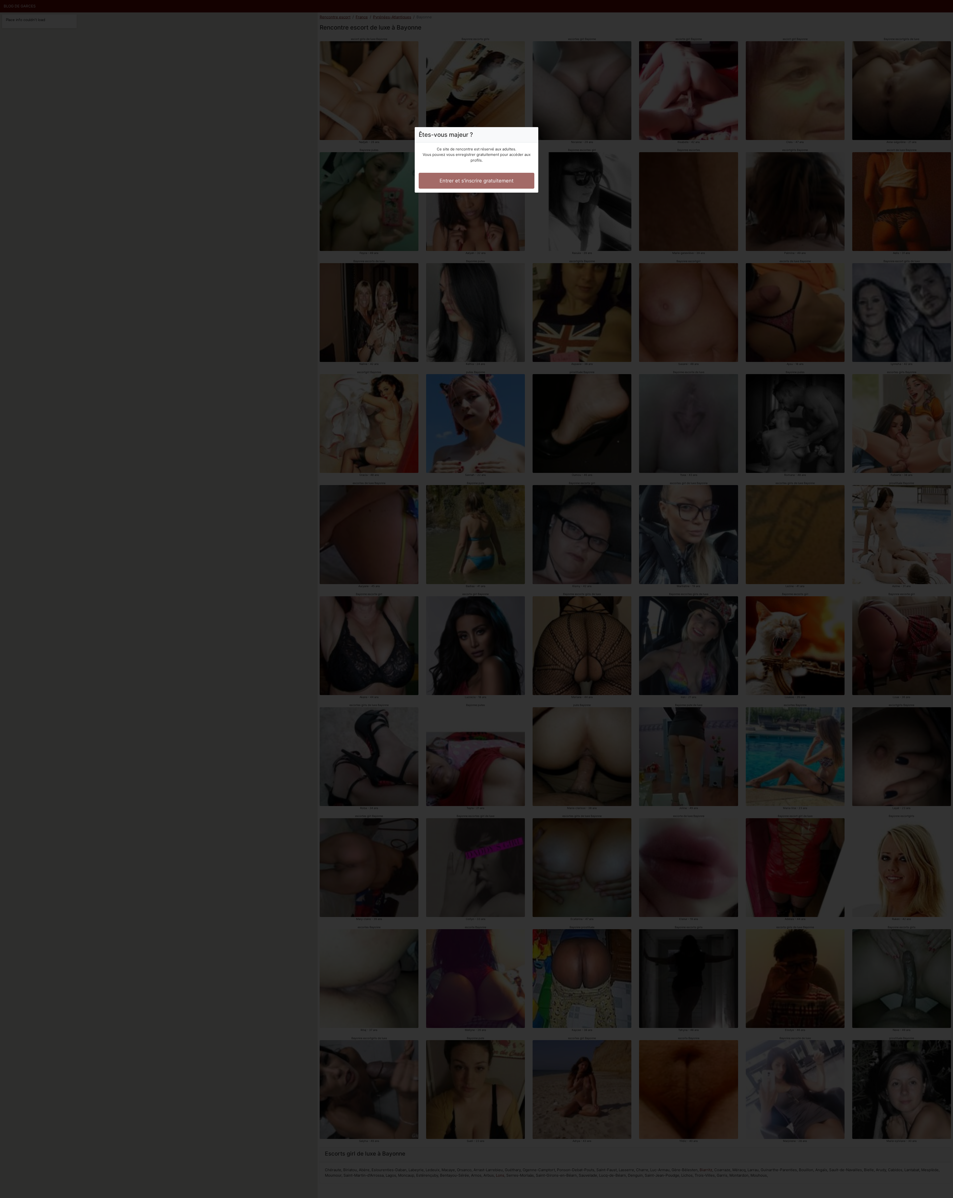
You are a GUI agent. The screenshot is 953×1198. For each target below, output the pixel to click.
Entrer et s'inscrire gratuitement (476, 181)
